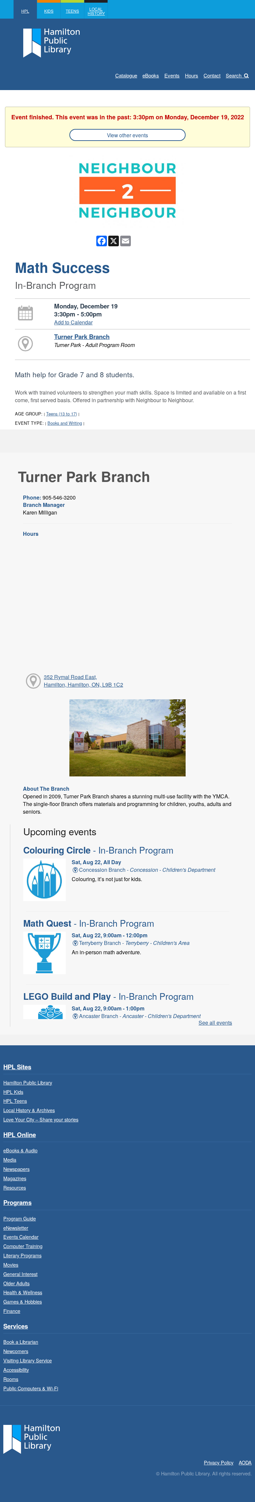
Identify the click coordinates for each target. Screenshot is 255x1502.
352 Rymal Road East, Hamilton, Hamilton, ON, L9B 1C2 (83, 680)
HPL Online (19, 1135)
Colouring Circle (98, 850)
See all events (215, 1022)
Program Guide (19, 1218)
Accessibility (16, 1369)
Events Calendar (21, 1236)
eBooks (150, 75)
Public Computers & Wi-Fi (30, 1388)
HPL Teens (15, 1100)
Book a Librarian (20, 1341)
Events (172, 75)
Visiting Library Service (27, 1360)
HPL (25, 11)
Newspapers (16, 1168)
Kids (48, 11)
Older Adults (16, 1283)
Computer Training (22, 1245)
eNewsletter (15, 1227)
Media (9, 1159)
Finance (11, 1310)
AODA (245, 1462)
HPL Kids (13, 1091)
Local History (96, 11)
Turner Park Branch (82, 336)
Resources (14, 1187)
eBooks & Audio (20, 1150)
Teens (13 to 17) (61, 413)
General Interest (20, 1273)
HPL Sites (17, 1067)
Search (233, 75)
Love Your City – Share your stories (40, 1119)
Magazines (14, 1178)
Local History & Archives (29, 1109)
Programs (17, 1203)
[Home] (31, 1438)
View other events (127, 135)
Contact (212, 75)
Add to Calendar (73, 322)
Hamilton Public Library (27, 1082)
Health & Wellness (22, 1292)
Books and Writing (64, 423)
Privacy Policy (218, 1462)
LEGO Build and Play (108, 996)
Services (15, 1326)
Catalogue (126, 75)
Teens (72, 11)
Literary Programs (22, 1255)
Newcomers (15, 1350)
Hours (191, 75)
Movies (10, 1264)
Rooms (10, 1378)
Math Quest (88, 923)
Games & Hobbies (22, 1301)
